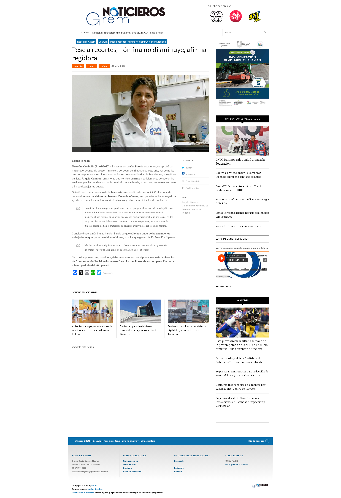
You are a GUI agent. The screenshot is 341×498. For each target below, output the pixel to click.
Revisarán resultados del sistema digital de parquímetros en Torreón (187, 330)
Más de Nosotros (256, 440)
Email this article (193, 181)
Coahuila (78, 66)
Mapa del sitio (129, 464)
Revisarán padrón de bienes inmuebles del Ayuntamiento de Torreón (138, 330)
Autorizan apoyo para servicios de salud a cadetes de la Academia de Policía (92, 330)
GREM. (94, 485)
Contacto (127, 468)
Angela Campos (190, 202)
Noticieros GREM (125, 16)
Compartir (108, 273)
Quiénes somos (130, 461)
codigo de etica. (95, 489)
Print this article (192, 187)
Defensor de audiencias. (83, 492)
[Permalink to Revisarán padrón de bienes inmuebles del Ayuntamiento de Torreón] (140, 311)
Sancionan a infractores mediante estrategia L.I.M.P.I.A (120, 33)
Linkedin (178, 471)
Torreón (104, 66)
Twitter (189, 167)
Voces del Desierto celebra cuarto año (238, 226)
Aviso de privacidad (132, 471)
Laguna (91, 66)
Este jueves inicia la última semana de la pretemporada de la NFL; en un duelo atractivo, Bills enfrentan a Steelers (242, 345)
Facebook (190, 174)
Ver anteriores (223, 286)
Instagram (179, 468)
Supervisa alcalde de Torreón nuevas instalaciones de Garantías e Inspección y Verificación (240, 402)
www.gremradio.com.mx (236, 464)
